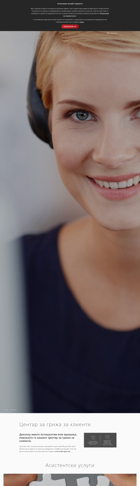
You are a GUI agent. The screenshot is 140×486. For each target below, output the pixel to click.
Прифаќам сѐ (70, 26)
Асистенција (13, 409)
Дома (6, 409)
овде (82, 22)
